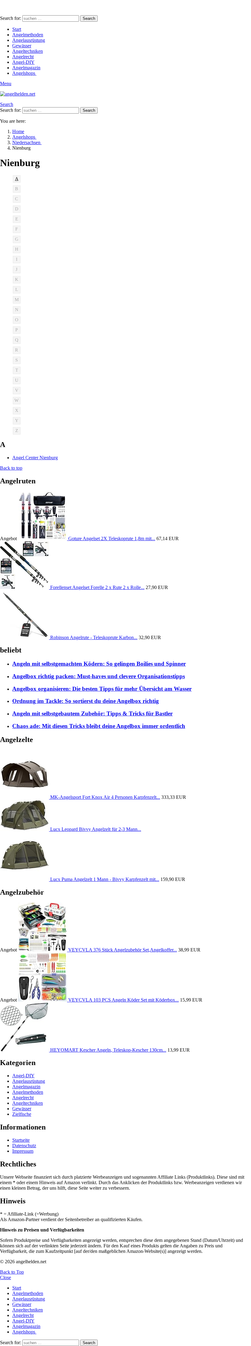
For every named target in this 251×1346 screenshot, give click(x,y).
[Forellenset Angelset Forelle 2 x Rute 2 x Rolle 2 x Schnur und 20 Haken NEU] (25, 587)
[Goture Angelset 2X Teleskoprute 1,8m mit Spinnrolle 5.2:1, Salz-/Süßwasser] (43, 538)
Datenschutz (24, 1145)
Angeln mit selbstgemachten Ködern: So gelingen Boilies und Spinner (99, 663)
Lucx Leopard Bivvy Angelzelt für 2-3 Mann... (95, 829)
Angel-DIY (23, 62)
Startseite (21, 1140)
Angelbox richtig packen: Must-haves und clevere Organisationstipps (98, 676)
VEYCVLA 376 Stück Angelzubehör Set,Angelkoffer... (122, 949)
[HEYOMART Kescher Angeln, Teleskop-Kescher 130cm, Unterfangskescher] (25, 1050)
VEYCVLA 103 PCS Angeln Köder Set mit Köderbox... (123, 999)
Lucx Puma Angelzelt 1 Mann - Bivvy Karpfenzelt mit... (104, 879)
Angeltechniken (27, 51)
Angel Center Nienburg (35, 457)
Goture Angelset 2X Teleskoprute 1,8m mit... (111, 538)
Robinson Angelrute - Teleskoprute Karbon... (93, 637)
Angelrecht (23, 56)
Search (89, 18)
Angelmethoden (27, 34)
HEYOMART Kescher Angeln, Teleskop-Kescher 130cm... (108, 1050)
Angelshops (24, 73)
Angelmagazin (26, 67)
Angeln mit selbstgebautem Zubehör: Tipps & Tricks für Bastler (92, 713)
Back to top (11, 468)
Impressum (22, 1151)
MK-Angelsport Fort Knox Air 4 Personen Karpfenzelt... (105, 797)
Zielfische (21, 1114)
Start (16, 29)
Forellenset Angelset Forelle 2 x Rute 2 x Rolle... (97, 587)
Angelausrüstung (28, 40)
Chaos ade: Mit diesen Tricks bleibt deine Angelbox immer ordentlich (98, 726)
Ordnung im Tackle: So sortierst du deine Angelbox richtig (85, 701)
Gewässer (21, 45)
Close (5, 1277)
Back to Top (12, 1272)
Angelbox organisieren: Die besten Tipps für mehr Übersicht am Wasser (102, 689)
